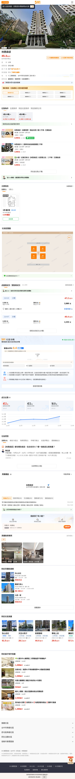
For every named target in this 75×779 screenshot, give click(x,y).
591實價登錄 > (5, 751)
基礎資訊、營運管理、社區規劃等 (18, 79)
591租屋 (49, 766)
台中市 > (13, 751)
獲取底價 (31, 138)
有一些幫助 (29, 366)
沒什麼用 (52, 366)
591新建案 (23, 766)
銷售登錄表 (68, 285)
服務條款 (35, 770)
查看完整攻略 (37, 386)
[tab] (5, 285)
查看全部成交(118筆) (37, 331)
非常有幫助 (6, 366)
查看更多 (37, 607)
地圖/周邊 (67, 474)
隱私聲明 (37, 777)
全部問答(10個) (36, 466)
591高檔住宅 (59, 766)
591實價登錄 (13, 766)
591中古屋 (41, 766)
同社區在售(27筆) (37, 171)
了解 (32, 6)
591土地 (32, 766)
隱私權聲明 (44, 770)
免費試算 (67, 526)
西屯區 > (19, 751)
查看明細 (67, 309)
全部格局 (69, 186)
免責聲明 (27, 770)
